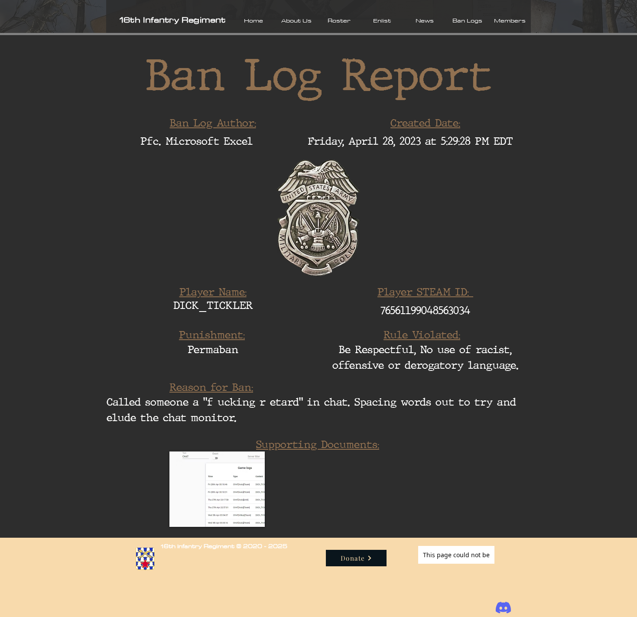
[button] (296, 20)
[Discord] (503, 607)
